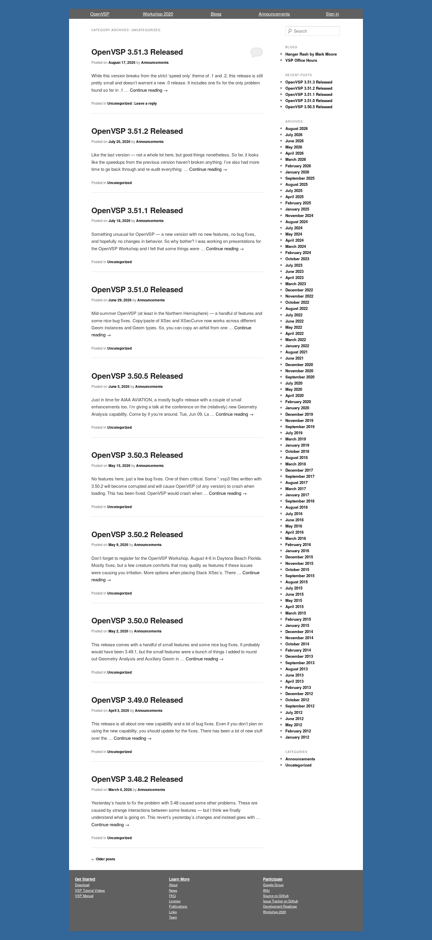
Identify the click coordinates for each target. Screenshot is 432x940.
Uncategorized (119, 103)
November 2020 (299, 370)
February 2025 (298, 203)
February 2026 (298, 165)
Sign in (332, 14)
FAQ (172, 895)
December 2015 (299, 557)
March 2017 (295, 488)
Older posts (103, 858)
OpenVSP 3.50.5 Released (137, 375)
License (174, 901)
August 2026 (296, 128)
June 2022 (294, 321)
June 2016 (294, 519)
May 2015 (293, 600)
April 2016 (294, 532)
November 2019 (299, 420)
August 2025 (296, 184)
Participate (272, 879)
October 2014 (297, 644)
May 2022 (293, 327)
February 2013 (298, 687)
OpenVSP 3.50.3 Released (137, 454)
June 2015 (294, 594)
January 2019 (297, 445)
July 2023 (293, 265)
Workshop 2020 (158, 14)
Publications (178, 906)
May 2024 (293, 234)
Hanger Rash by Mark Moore (311, 54)
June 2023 (294, 271)
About (173, 884)
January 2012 (297, 737)
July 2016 (293, 513)
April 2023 (294, 277)
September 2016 (299, 501)
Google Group (273, 884)
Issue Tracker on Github (280, 901)
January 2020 (297, 407)
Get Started (85, 879)
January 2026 (297, 172)
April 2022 (294, 333)
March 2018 (295, 464)
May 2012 (293, 724)
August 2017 (296, 482)
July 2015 (293, 588)
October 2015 (297, 569)
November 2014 (299, 637)
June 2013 (294, 675)
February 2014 (298, 650)
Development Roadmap (280, 906)
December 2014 (299, 631)
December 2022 (299, 290)
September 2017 (299, 476)
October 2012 (297, 699)
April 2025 (294, 196)
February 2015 (298, 619)
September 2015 (299, 575)
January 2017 (297, 494)
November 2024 (299, 215)
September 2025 (299, 178)
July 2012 (293, 712)
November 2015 (299, 563)
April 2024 (294, 240)
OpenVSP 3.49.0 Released (137, 699)
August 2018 (296, 457)
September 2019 (299, 426)
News (173, 890)
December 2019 (299, 414)
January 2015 (297, 625)
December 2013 (299, 656)
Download (82, 884)
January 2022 (297, 345)
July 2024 (293, 228)
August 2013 (296, 669)
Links (173, 911)
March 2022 (295, 339)
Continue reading (149, 90)
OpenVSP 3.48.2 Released (137, 778)
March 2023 (295, 283)
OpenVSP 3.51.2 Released (137, 130)
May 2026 (293, 147)
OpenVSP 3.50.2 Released (137, 534)
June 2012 (294, 718)
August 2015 (296, 582)
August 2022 (296, 308)
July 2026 (293, 134)
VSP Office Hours (301, 60)
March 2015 (295, 613)
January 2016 (297, 550)
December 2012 (299, 693)
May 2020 (293, 389)
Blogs (216, 14)
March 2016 (295, 538)
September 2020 (299, 377)
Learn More (179, 879)
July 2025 (293, 190)
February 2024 (298, 252)
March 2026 (295, 159)
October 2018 (297, 451)
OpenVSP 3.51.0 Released (137, 289)
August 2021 (296, 352)
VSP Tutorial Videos (90, 890)
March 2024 (295, 246)
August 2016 (296, 507)
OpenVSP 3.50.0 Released (137, 620)
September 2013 (299, 662)
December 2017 (299, 470)
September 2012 (299, 706)
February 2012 (298, 731)
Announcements (274, 14)
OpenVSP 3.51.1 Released (137, 210)
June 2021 (294, 358)
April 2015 (294, 606)
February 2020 (298, 401)
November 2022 (299, 296)
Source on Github (276, 895)
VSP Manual (84, 895)
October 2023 (297, 258)
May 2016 (293, 526)
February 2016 (298, 544)
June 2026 (294, 140)
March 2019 (295, 439)
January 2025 (297, 209)
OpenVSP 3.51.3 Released (137, 51)
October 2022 (297, 302)
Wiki (266, 890)
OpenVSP (99, 14)
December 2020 (299, 364)
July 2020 (293, 383)
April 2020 (294, 395)
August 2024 (296, 221)
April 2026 (294, 153)
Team (173, 917)
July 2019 (293, 432)
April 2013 (294, 681)
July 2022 (293, 315)
